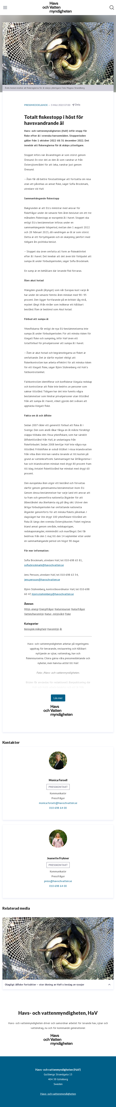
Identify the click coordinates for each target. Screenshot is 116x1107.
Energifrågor (46, 609)
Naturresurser (62, 609)
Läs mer (58, 698)
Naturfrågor (78, 609)
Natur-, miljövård (54, 614)
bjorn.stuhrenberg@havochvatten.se (53, 594)
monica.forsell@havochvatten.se (58, 803)
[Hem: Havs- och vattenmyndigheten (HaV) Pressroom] (57, 7)
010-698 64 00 (58, 808)
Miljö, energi (31, 609)
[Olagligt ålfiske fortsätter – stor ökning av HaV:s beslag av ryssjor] (58, 948)
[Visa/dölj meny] (5, 7)
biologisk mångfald (35, 629)
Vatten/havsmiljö (34, 614)
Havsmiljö (53, 629)
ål (61, 629)
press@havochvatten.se (58, 881)
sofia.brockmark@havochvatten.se (44, 565)
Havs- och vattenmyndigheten (58, 1093)
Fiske (68, 614)
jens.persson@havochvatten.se (42, 579)
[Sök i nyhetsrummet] (111, 7)
